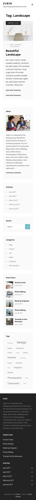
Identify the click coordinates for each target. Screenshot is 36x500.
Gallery (25, 353)
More (9, 367)
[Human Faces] (9, 285)
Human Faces (20, 282)
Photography (14, 46)
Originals (18, 44)
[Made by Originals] (9, 303)
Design (11, 249)
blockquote (10, 343)
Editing (10, 348)
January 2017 (14, 209)
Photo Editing (20, 292)
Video (24, 383)
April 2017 (12, 196)
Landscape (22, 358)
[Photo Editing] (9, 294)
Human (12, 357)
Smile (26, 378)
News (12, 44)
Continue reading (13, 90)
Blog (10, 245)
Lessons (19, 363)
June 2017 (12, 192)
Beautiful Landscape (13, 52)
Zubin (7, 3)
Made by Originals (22, 301)
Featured (19, 348)
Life (10, 253)
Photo (10, 372)
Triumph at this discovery (21, 320)
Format (17, 352)
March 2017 (13, 200)
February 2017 (14, 204)
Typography (14, 383)
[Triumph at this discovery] (9, 321)
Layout (10, 363)
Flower (10, 353)
